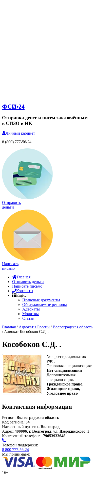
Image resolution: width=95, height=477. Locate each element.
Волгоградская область (72, 327)
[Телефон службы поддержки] (4, 440)
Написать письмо (27, 286)
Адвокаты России (34, 327)
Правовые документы (41, 300)
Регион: (8, 417)
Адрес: (8, 431)
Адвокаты (31, 309)
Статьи (28, 318)
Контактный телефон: (21, 436)
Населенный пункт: (19, 426)
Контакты (24, 291)
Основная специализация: (69, 366)
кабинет (20, 133)
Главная (23, 277)
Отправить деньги (28, 281)
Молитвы (30, 314)
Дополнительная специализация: (61, 377)
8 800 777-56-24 (15, 449)
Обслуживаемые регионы (44, 304)
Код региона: (13, 422)
